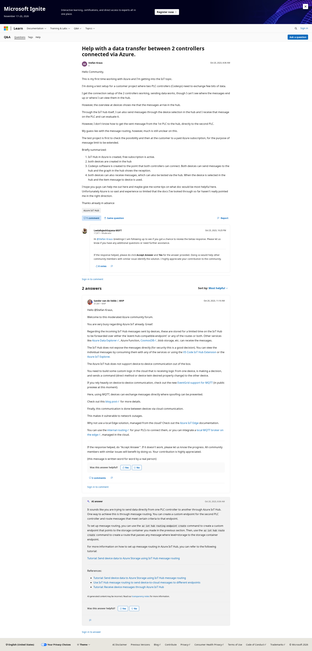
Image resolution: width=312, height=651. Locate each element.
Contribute (171, 644)
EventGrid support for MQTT (195, 382)
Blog (156, 644)
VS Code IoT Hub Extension (199, 352)
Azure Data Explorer (104, 340)
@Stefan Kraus (105, 239)
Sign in (304, 28)
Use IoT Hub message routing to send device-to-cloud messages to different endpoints (146, 582)
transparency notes (141, 596)
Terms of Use (235, 644)
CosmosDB (147, 340)
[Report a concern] (112, 266)
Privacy (184, 644)
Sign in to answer (91, 631)
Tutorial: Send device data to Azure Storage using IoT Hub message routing (133, 558)
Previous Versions (140, 644)
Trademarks (276, 644)
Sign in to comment (92, 279)
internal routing (117, 430)
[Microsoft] (6, 28)
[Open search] (296, 28)
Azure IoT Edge (189, 423)
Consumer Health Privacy (208, 644)
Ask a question (298, 37)
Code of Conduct (255, 644)
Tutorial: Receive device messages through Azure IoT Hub (128, 587)
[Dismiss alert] (305, 6)
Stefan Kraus (95, 62)
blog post (111, 401)
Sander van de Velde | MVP (109, 300)
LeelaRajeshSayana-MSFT (108, 230)
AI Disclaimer (119, 644)
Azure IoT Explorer (98, 356)
